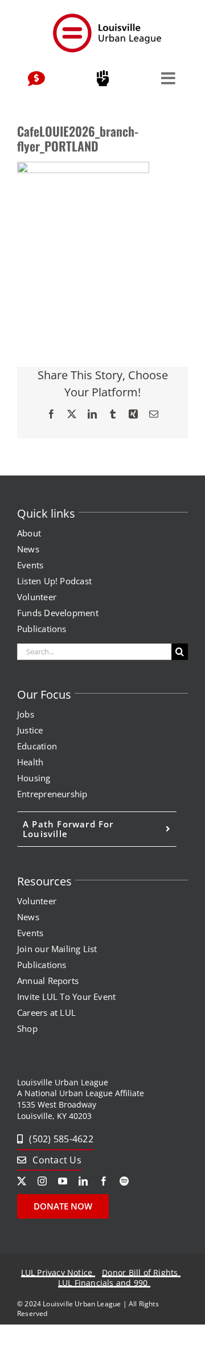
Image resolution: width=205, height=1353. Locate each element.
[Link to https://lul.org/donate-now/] (36, 79)
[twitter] (21, 1181)
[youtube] (62, 1181)
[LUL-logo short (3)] (106, 16)
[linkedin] (83, 1181)
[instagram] (42, 1181)
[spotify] (124, 1181)
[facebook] (103, 1181)
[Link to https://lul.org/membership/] (102, 79)
